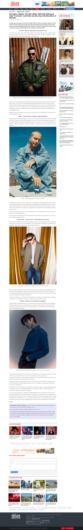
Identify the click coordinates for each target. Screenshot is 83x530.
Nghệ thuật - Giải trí (23, 12)
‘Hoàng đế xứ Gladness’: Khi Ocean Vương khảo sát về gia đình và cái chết (66, 61)
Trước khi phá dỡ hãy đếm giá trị (66, 117)
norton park (31, 507)
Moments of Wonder (19, 443)
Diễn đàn (54, 8)
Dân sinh (16, 8)
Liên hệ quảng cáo (69, 528)
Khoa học (43, 8)
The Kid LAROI (44, 443)
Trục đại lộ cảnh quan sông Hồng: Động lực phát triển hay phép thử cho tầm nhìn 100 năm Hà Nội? (66, 141)
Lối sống (49, 8)
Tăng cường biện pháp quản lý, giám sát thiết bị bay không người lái (13, 490)
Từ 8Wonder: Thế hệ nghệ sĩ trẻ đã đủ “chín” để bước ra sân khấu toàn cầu (14, 437)
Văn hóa (37, 8)
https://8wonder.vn (36, 409)
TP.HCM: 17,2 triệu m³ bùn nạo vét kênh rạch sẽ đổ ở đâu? (51, 490)
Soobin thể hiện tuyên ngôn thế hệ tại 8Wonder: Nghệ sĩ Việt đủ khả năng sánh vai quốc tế (27, 437)
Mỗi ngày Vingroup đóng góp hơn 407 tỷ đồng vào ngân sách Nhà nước (66, 108)
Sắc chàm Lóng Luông (25, 489)
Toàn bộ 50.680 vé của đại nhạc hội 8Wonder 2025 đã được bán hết (39, 437)
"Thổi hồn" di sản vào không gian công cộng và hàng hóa (66, 120)
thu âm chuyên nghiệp (40, 509)
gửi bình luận (14, 472)
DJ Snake (33, 443)
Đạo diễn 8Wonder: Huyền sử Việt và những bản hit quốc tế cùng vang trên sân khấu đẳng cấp (51, 437)
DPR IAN (50, 443)
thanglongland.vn (45, 507)
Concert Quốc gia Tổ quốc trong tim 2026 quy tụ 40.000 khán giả (14, 504)
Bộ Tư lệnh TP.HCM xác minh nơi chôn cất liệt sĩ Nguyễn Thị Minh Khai (66, 97)
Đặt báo (63, 528)
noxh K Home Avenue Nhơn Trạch (23, 509)
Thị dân (31, 8)
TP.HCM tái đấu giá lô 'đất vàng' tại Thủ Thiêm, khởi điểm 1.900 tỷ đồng (26, 504)
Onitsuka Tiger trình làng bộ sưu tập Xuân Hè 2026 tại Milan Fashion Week (66, 76)
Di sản (26, 8)
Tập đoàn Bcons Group (32, 509)
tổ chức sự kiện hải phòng (16, 507)
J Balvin (38, 443)
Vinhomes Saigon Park (12, 509)
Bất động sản (69, 507)
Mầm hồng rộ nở (63, 126)
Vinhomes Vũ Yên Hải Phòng (61, 507)
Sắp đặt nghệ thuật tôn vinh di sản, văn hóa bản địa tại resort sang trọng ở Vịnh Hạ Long (66, 32)
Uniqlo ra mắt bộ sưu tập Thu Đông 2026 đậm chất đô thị (39, 503)
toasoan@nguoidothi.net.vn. (34, 522)
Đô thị (21, 8)
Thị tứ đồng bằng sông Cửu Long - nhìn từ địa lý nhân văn (51, 504)
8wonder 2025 (27, 443)
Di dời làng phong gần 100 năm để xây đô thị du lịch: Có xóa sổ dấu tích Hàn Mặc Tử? (66, 137)
